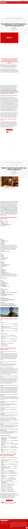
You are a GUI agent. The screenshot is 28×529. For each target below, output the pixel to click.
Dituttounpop (6, 18)
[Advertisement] (14, 10)
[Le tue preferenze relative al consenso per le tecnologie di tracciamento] (26, 527)
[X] (24, 0)
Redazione (14, 27)
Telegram (8, 44)
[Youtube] (26, 0)
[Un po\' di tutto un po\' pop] (3, 2)
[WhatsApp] (25, 0)
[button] (27, 2)
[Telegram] (23, 0)
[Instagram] (21, 0)
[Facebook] (20, 0)
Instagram (13, 44)
